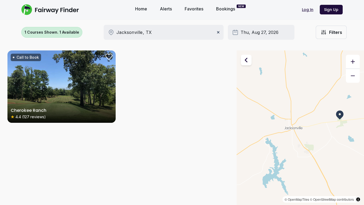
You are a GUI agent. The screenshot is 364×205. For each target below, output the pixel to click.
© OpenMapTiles (297, 199)
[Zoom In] (353, 62)
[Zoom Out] (353, 76)
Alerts (166, 8)
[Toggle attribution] (358, 199)
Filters (335, 32)
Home (141, 8)
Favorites (194, 8)
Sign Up (331, 9)
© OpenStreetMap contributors (332, 199)
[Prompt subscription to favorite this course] (108, 58)
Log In (307, 9)
